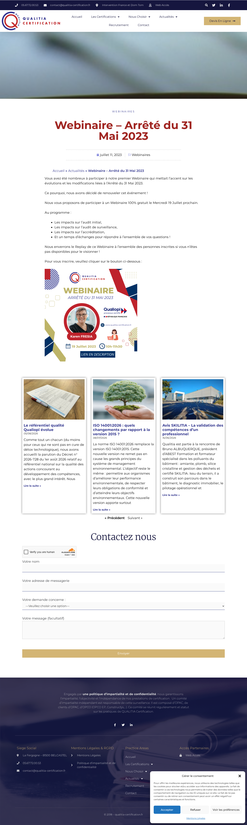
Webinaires (123, 111)
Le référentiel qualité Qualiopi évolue (44, 427)
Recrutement (119, 25)
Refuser (195, 809)
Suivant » (135, 518)
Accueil (77, 16)
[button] (240, 776)
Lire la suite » (32, 485)
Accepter (167, 809)
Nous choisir (138, 16)
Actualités (166, 16)
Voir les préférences (226, 809)
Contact (143, 25)
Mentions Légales (195, 818)
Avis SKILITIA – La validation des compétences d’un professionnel (192, 429)
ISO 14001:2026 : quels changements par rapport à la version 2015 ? (121, 429)
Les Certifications (103, 16)
